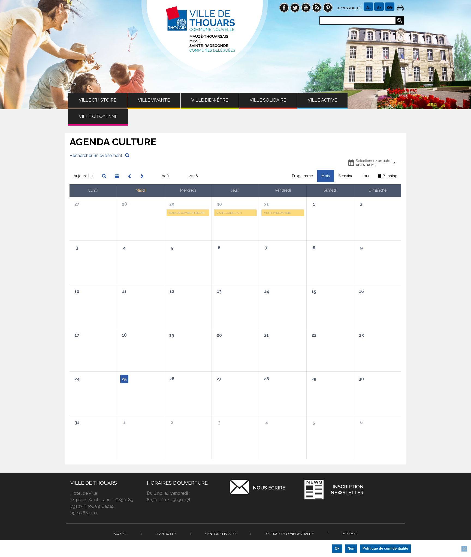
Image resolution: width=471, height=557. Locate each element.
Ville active (322, 100)
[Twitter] (295, 7)
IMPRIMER (350, 534)
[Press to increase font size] (368, 6)
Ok (337, 548)
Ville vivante (154, 100)
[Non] (464, 549)
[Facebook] (284, 7)
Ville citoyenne (98, 116)
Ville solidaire (268, 100)
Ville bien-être (209, 100)
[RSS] (317, 7)
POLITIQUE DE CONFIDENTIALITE (289, 534)
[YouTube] (306, 7)
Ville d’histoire (97, 100)
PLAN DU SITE (166, 534)
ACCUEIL (120, 534)
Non (351, 548)
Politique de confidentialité (385, 548)
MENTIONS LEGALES (220, 534)
